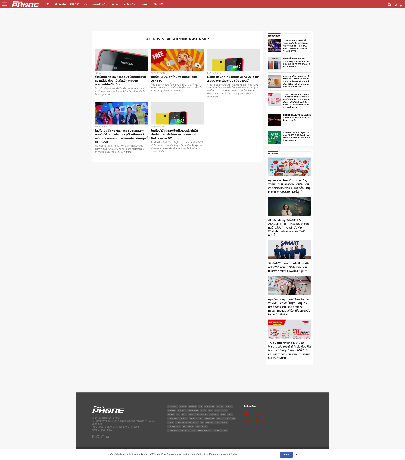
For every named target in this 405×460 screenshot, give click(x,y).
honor (184, 418)
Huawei (192, 407)
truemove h (174, 426)
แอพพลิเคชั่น (99, 4)
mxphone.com (251, 411)
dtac (203, 411)
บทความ (115, 4)
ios (210, 411)
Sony (224, 411)
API (158, 4)
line (230, 414)
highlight (193, 411)
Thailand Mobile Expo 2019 (181, 430)
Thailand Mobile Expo (187, 422)
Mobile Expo (196, 418)
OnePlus (209, 418)
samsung (172, 407)
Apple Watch (204, 430)
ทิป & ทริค (60, 4)
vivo (217, 411)
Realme (214, 414)
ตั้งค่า (235, 454)
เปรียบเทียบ (130, 4)
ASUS (219, 418)
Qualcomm (229, 418)
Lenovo (209, 422)
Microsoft (201, 414)
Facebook (188, 426)
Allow (286, 454)
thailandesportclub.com (256, 417)
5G (197, 426)
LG (178, 414)
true (170, 422)
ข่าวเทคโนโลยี (250, 420)
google (182, 411)
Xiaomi (220, 407)
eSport (75, 4)
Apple (183, 407)
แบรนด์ (145, 4)
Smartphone (220, 430)
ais (200, 407)
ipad (191, 414)
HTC (184, 414)
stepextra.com (251, 414)
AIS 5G (204, 426)
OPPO (228, 407)
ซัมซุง (223, 414)
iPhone (171, 411)
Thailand (173, 418)
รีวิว (48, 4)
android (209, 407)
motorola (221, 422)
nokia (171, 414)
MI (202, 422)
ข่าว (86, 4)
